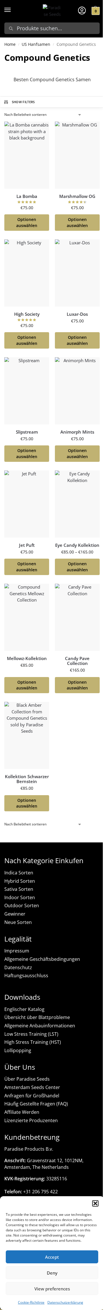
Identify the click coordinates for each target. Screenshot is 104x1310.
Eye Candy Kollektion (77, 545)
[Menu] (13, 10)
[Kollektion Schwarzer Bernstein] (26, 735)
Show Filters (23, 102)
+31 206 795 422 (31, 1191)
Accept (52, 1257)
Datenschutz (18, 967)
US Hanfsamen (36, 44)
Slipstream (27, 432)
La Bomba (26, 196)
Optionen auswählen (26, 222)
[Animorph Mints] (77, 390)
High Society (27, 314)
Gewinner (14, 914)
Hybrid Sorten (19, 881)
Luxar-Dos (77, 314)
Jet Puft (27, 545)
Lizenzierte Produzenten (31, 1120)
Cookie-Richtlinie (31, 1302)
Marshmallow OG (77, 196)
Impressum (16, 951)
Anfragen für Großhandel (31, 1095)
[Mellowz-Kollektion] (26, 617)
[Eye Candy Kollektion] (77, 504)
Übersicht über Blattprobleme (37, 1017)
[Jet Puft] (26, 504)
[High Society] (26, 273)
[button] (95, 1203)
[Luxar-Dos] (77, 273)
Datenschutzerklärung (65, 1302)
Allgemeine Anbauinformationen (39, 1025)
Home (10, 44)
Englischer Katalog (24, 1009)
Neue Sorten (18, 922)
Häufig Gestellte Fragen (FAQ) (36, 1104)
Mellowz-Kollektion (27, 658)
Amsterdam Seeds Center (32, 1087)
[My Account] (82, 10)
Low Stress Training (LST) (31, 1034)
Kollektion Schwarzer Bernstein (27, 779)
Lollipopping (17, 1050)
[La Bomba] (26, 155)
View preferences (52, 1289)
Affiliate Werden (21, 1112)
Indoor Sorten (19, 897)
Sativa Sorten (18, 889)
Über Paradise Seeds (27, 1079)
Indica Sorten (18, 872)
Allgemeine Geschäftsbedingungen (42, 959)
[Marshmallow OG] (77, 155)
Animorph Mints (77, 432)
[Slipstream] (26, 390)
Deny (52, 1273)
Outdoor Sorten (21, 905)
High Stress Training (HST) (32, 1042)
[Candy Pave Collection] (77, 617)
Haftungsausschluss (26, 975)
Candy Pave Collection (77, 661)
